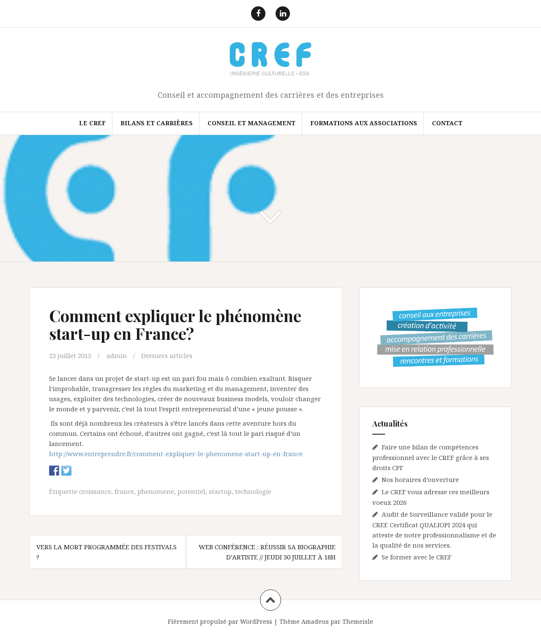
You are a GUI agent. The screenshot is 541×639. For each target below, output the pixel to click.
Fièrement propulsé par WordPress (220, 621)
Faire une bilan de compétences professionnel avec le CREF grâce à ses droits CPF (430, 457)
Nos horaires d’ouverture (420, 479)
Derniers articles (166, 355)
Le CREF (92, 123)
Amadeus (315, 621)
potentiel (191, 491)
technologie (253, 491)
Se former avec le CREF (416, 557)
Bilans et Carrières (156, 123)
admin (117, 355)
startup (220, 491)
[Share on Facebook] (54, 470)
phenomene (155, 491)
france (124, 491)
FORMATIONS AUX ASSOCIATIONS (363, 123)
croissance (95, 491)
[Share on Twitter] (66, 470)
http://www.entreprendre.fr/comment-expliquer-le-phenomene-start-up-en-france (176, 453)
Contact (447, 123)
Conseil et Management (251, 123)
